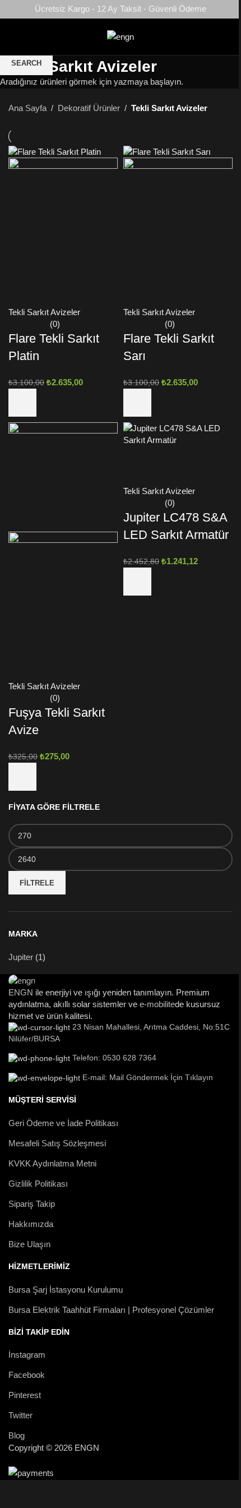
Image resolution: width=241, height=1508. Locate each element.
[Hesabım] (234, 36)
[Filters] (14, 1494)
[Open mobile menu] (6, 36)
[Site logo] (120, 35)
